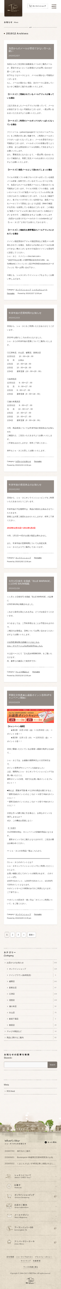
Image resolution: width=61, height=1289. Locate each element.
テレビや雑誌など (22, 672)
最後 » (31, 935)
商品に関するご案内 (31, 1037)
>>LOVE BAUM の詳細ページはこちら (23, 642)
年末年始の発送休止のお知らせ (25, 484)
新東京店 (32, 988)
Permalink (11, 293)
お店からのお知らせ (23, 461)
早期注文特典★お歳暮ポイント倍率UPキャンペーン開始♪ (30, 696)
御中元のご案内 (17, 1151)
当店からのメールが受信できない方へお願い (30, 49)
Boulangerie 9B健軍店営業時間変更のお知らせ (30, 1157)
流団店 (33, 1000)
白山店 (32, 1013)
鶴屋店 (32, 1025)
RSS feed (11, 1091)
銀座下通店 (32, 1019)
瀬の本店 (32, 1006)
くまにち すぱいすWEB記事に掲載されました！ (30, 1164)
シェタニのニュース (39, 290)
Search (52, 1065)
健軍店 (33, 981)
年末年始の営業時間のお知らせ (25, 313)
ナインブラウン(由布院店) (32, 975)
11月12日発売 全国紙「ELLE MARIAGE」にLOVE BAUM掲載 (30, 582)
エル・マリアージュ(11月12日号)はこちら (25, 646)
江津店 (33, 994)
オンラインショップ (23, 290)
